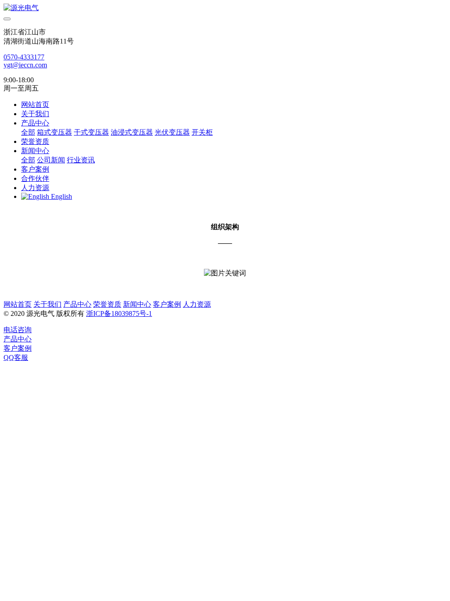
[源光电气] (225, 8)
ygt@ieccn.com (25, 65)
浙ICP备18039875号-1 (119, 313)
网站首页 (35, 104)
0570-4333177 (24, 57)
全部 (28, 132)
